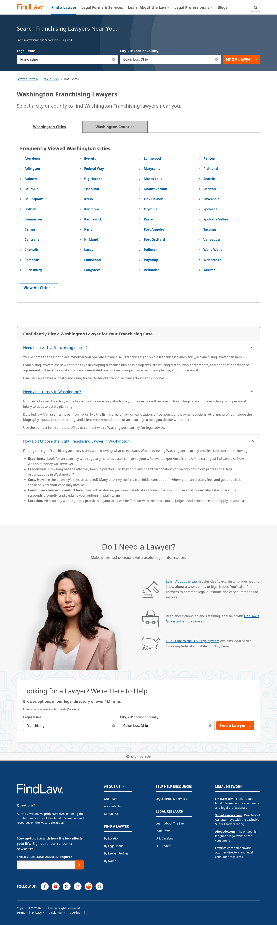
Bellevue (31, 189)
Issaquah (91, 189)
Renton (209, 158)
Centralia (32, 239)
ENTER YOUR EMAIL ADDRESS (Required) (45, 857)
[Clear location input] (216, 59)
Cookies (75, 912)
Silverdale (211, 199)
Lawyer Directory (27, 79)
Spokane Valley (215, 219)
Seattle (209, 178)
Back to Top (140, 756)
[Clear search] (113, 725)
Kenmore (91, 209)
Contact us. (56, 822)
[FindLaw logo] (32, 7)
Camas (30, 229)
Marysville (152, 168)
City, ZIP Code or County (139, 51)
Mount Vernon (155, 189)
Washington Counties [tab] (115, 126)
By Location (111, 838)
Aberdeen (32, 158)
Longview (92, 270)
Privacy (37, 912)
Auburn (31, 178)
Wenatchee (212, 260)
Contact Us (111, 814)
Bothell (30, 209)
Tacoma (209, 229)
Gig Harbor (93, 178)
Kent (88, 229)
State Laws (163, 831)
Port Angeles (154, 229)
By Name (110, 861)
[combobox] (67, 59)
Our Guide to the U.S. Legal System (192, 641)
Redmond (151, 270)
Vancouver (212, 239)
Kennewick (93, 219)
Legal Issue (26, 51)
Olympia (151, 209)
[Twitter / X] (67, 886)
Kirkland (91, 239)
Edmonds (32, 260)
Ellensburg (33, 270)
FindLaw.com (224, 799)
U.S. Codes (163, 846)
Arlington (32, 168)
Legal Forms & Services (171, 799)
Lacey (88, 249)
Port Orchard (154, 239)
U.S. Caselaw (164, 838)
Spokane (210, 209)
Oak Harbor (153, 199)
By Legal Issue (113, 846)
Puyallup (151, 260)
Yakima (209, 270)
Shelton (209, 189)
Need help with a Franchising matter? (55, 347)
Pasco (148, 219)
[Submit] (79, 864)
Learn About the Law (182, 581)
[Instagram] (78, 886)
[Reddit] (88, 886)
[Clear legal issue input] (113, 59)
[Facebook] (45, 886)
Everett (90, 158)
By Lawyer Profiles (116, 853)
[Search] (255, 7)
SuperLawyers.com (228, 815)
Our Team (110, 799)
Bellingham (34, 199)
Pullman (151, 249)
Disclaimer (56, 912)
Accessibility (112, 806)
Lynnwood (152, 158)
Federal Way (94, 168)
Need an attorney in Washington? (52, 391)
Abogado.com (225, 831)
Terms (21, 912)
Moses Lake (153, 178)
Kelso (88, 199)
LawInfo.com (224, 848)
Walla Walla (212, 249)
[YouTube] (56, 886)
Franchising (51, 79)
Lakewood (92, 260)
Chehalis (32, 249)
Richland (210, 168)
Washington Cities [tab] (49, 126)
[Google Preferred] (99, 886)
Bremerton (33, 219)
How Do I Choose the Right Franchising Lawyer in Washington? (77, 441)
